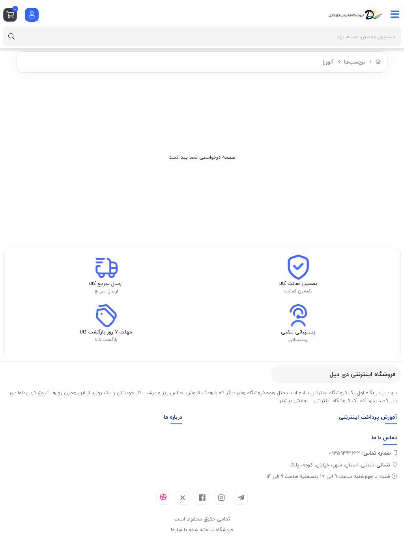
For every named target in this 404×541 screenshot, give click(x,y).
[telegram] (241, 498)
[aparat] (163, 497)
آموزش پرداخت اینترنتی (368, 417)
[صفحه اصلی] (378, 62)
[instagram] (221, 498)
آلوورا (328, 62)
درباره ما (173, 417)
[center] (11, 36)
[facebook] (202, 498)
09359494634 (360, 453)
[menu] (395, 14)
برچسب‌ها (354, 62)
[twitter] (182, 498)
